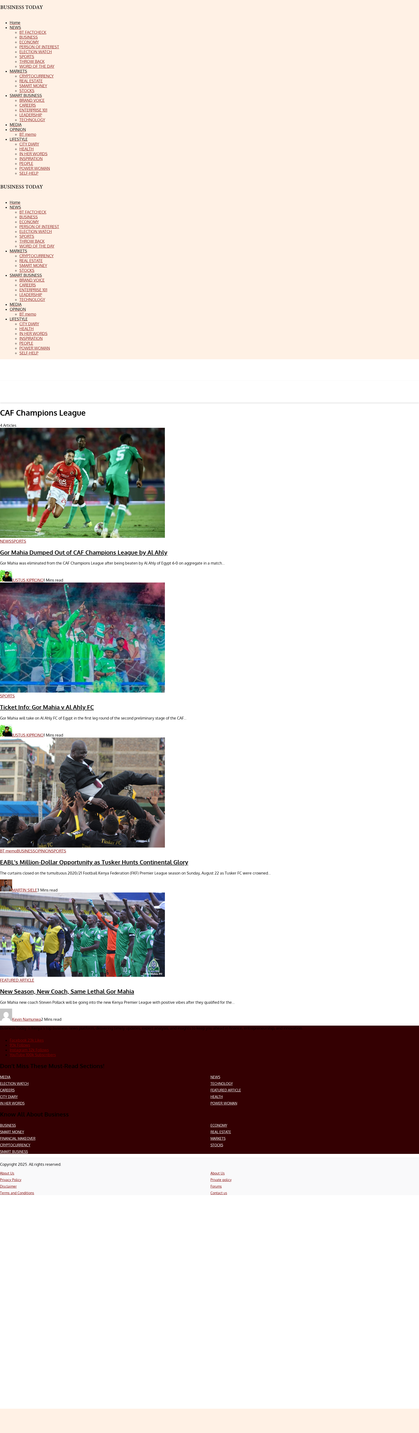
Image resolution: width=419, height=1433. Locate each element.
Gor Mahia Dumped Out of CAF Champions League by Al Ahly (83, 552)
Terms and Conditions (17, 1193)
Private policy (221, 1180)
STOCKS (216, 1145)
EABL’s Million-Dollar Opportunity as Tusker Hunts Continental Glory (94, 862)
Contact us (218, 1193)
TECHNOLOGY (221, 1083)
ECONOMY (218, 1125)
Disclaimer (8, 1186)
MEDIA (5, 1077)
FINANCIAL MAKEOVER (17, 1138)
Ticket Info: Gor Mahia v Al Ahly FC (47, 707)
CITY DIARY (9, 1097)
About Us (7, 1173)
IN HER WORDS (12, 1103)
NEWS (215, 1077)
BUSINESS (8, 1125)
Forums (216, 1186)
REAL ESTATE (220, 1132)
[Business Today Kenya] (22, 191)
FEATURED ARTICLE (225, 1090)
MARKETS (218, 1138)
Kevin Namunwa (26, 1019)
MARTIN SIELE (24, 890)
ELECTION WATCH (14, 1083)
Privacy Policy (10, 1180)
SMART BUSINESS (14, 1152)
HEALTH (216, 1097)
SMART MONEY (12, 1132)
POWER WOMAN (223, 1103)
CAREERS (7, 1090)
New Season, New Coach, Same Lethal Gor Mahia (67, 991)
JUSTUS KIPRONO (28, 580)
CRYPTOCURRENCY (15, 1145)
